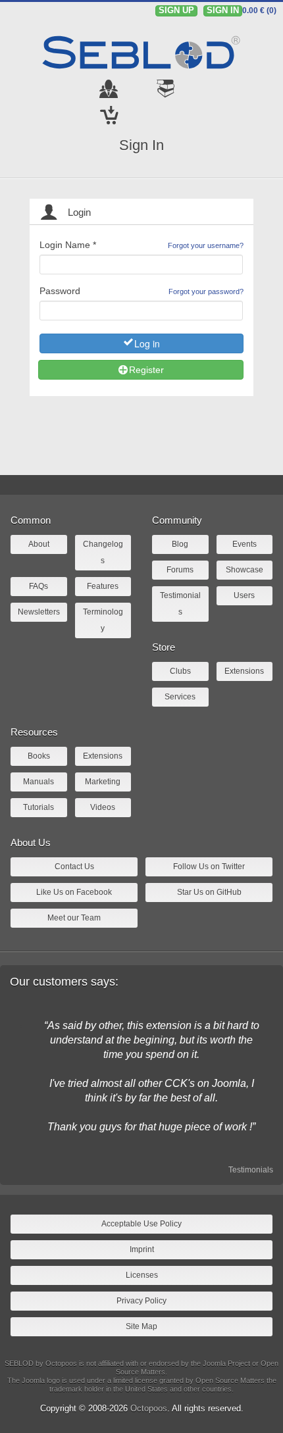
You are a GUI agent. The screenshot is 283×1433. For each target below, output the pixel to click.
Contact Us (74, 866)
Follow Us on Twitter (209, 866)
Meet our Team (74, 917)
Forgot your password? (206, 291)
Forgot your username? (206, 245)
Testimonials (250, 1169)
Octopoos (148, 1408)
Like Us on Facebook (74, 892)
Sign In (141, 145)
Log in (147, 343)
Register (146, 370)
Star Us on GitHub (209, 892)
